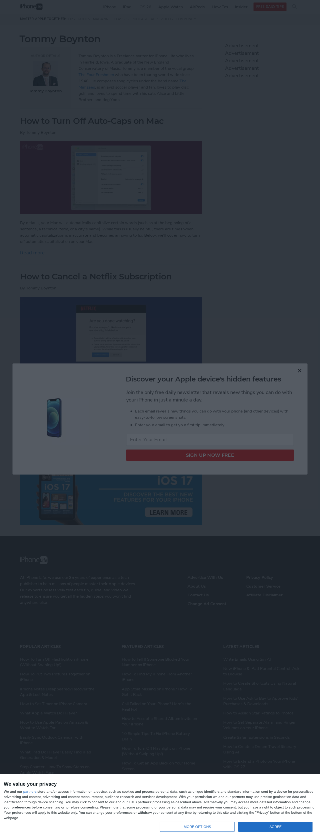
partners (29, 791)
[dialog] (160, 806)
